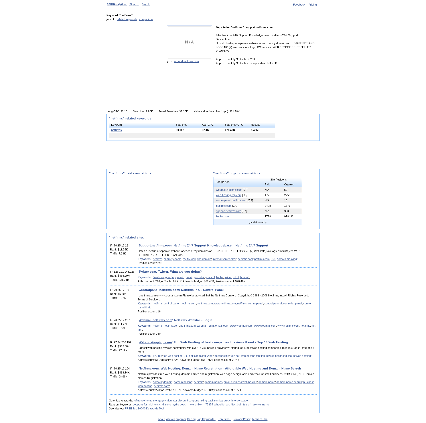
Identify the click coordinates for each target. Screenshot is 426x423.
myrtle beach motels (184, 404)
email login (222, 325)
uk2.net (235, 355)
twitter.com (222, 216)
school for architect (225, 404)
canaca (198, 355)
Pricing (312, 4)
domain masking (287, 259)
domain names (214, 382)
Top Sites (223, 419)
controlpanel (255, 303)
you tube (199, 277)
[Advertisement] (134, 53)
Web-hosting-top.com (155, 342)
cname (168, 259)
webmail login (205, 325)
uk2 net (188, 355)
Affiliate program (176, 419)
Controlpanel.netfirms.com (159, 290)
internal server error (224, 259)
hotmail (244, 277)
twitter (219, 277)
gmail (189, 277)
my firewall (189, 259)
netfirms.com (223, 205)
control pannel (273, 303)
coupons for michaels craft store (152, 404)
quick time (230, 400)
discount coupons (188, 400)
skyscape (242, 400)
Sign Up (134, 4)
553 (273, 259)
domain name (266, 382)
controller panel (292, 303)
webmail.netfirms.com (229, 189)
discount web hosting (298, 355)
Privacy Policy (242, 419)
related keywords (127, 19)
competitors (146, 19)
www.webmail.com (265, 325)
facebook (158, 277)
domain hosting (183, 382)
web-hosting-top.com (228, 195)
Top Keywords (205, 419)
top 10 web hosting (272, 355)
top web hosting (173, 355)
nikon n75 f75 (205, 404)
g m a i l (179, 277)
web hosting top (250, 355)
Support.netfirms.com (155, 245)
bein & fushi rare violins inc (253, 404)
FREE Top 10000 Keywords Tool (144, 408)
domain (157, 382)
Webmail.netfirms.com (155, 320)
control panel (171, 303)
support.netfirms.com (186, 61)
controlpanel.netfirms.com (231, 200)
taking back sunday (211, 400)
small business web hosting (240, 382)
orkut (236, 277)
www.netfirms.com (225, 303)
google (169, 277)
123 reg (157, 355)
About (161, 419)
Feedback (299, 4)
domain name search (289, 382)
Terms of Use (260, 419)
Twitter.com (147, 271)
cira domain (204, 259)
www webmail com (241, 325)
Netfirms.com (149, 368)
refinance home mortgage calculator (155, 400)
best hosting (222, 355)
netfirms (116, 130)
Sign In (146, 4)
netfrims (242, 303)
